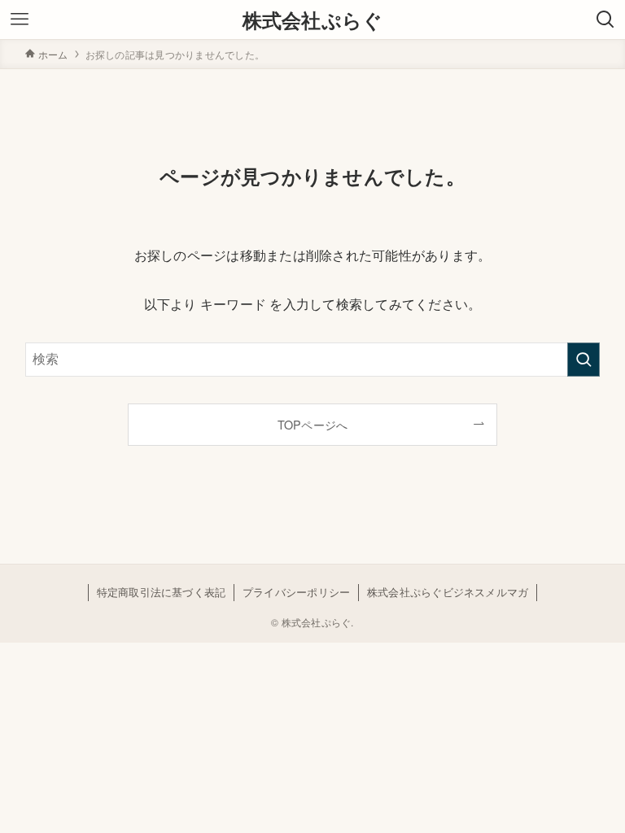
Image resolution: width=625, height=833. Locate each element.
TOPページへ (313, 424)
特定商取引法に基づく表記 (161, 592)
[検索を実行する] (583, 359)
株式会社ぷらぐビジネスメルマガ (448, 592)
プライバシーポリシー (296, 592)
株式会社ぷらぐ (313, 19)
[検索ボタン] (605, 19)
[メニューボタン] (19, 19)
